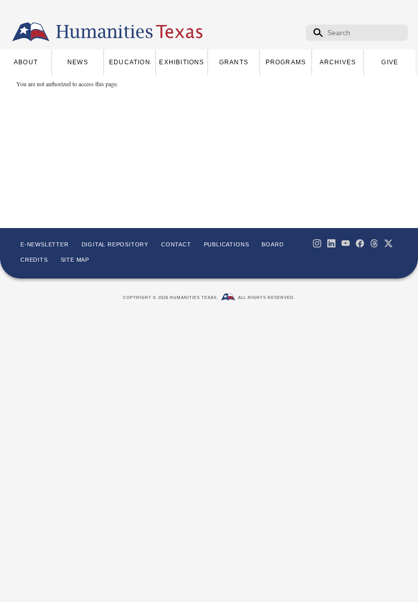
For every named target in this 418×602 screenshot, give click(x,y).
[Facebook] (360, 243)
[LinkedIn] (331, 243)
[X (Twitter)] (388, 243)
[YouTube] (346, 243)
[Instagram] (317, 243)
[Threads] (374, 243)
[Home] (30, 32)
